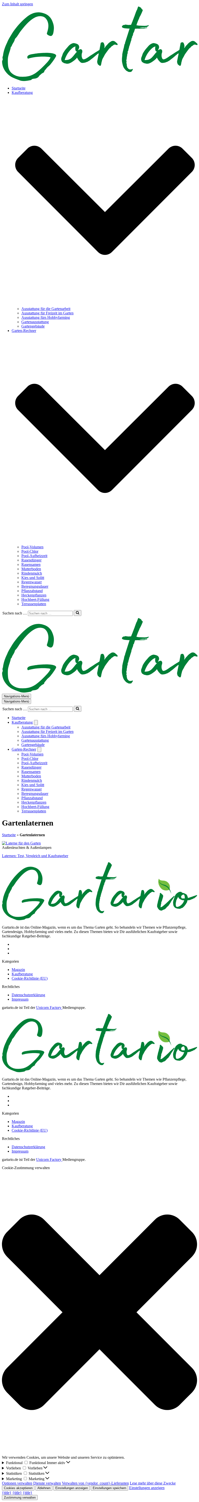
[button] (105, 201)
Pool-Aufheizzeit (34, 556)
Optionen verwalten (17, 1483)
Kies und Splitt (32, 578)
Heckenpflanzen (33, 595)
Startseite (18, 88)
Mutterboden (31, 569)
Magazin (18, 970)
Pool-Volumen (32, 547)
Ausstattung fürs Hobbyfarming (45, 317)
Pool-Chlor (29, 551)
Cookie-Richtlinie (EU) (30, 978)
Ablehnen (43, 1488)
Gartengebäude (33, 326)
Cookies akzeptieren (18, 1488)
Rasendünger (31, 560)
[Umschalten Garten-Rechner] (39, 749)
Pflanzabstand (32, 591)
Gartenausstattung (35, 322)
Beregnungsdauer (34, 586)
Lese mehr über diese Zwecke (153, 1483)
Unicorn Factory (49, 1007)
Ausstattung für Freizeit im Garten (47, 313)
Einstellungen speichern (109, 1488)
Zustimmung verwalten (20, 1497)
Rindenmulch (31, 573)
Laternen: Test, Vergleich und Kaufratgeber (35, 856)
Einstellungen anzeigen (71, 1488)
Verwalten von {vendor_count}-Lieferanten (95, 1483)
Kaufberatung (22, 974)
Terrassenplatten (33, 604)
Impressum (20, 999)
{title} (6, 1493)
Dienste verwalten (47, 1483)
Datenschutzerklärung (28, 995)
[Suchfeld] (77, 613)
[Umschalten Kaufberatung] (36, 722)
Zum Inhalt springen (17, 4)
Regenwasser (31, 582)
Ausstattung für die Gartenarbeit (45, 309)
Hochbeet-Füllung (35, 599)
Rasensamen (31, 564)
